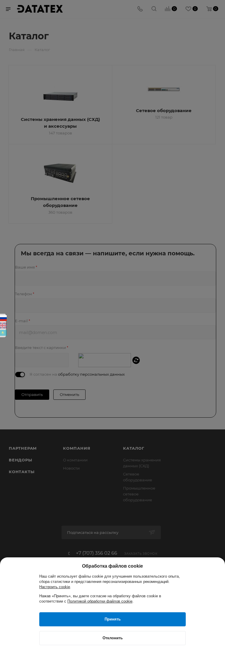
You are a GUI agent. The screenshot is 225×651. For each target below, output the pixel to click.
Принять (113, 619)
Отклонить (113, 638)
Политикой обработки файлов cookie (99, 601)
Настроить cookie (54, 587)
